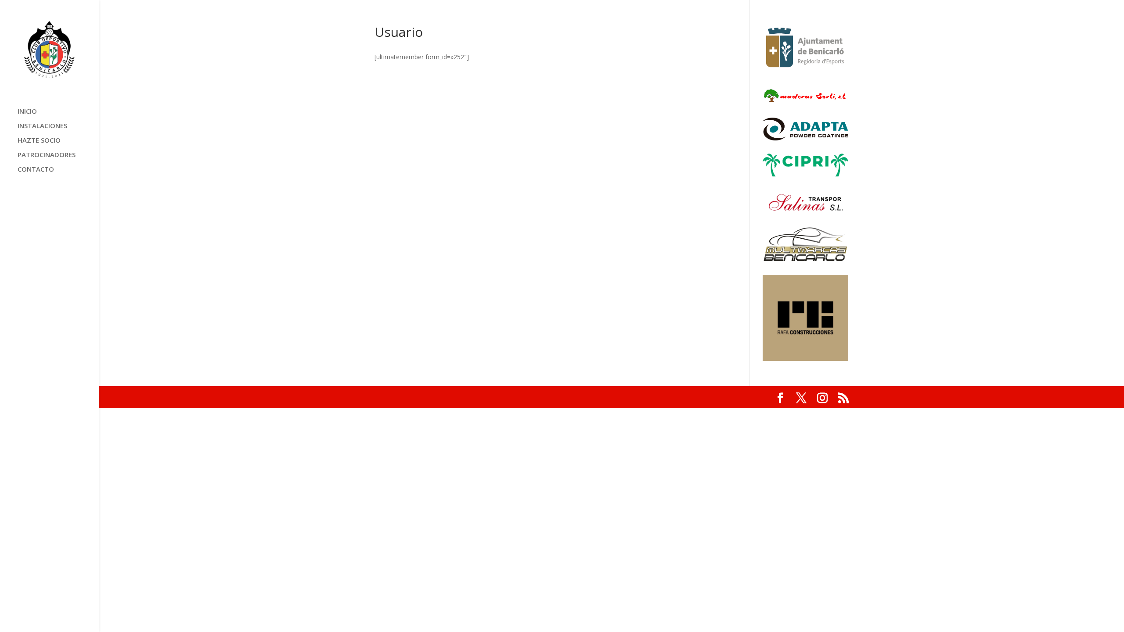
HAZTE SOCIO (39, 140)
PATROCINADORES (47, 155)
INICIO (27, 111)
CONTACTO (36, 169)
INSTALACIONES (42, 126)
